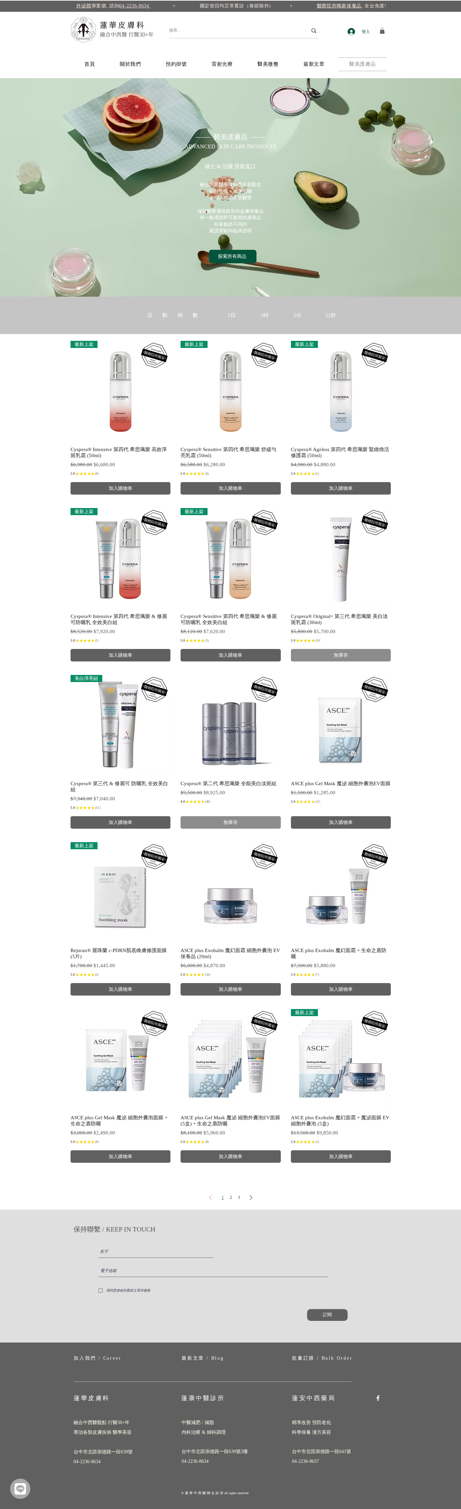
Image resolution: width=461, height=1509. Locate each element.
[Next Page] (251, 1197)
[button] (382, 31)
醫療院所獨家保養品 (339, 5)
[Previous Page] (211, 1197)
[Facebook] (378, 1398)
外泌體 (83, 5)
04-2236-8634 (135, 5)
